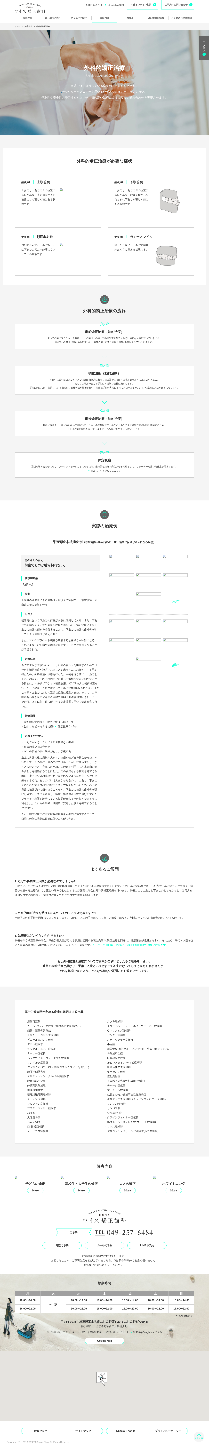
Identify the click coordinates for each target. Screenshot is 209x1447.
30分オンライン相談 (140, 4)
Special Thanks (125, 1431)
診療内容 (104, 17)
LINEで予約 (147, 1245)
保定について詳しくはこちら (106, 470)
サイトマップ (83, 1431)
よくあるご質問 (116, 4)
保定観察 (63, 726)
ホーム (18, 26)
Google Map (104, 1340)
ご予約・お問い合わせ (176, 4)
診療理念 (27, 17)
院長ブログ (40, 1431)
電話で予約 (62, 1245)
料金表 (130, 17)
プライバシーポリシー (168, 1431)
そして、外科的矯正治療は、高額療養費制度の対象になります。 (130, 945)
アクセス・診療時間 (181, 17)
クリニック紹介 (79, 17)
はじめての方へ (53, 17)
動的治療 (52, 722)
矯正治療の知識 (156, 17)
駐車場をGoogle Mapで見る (147, 1332)
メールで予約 (104, 1245)
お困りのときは (94, 4)
